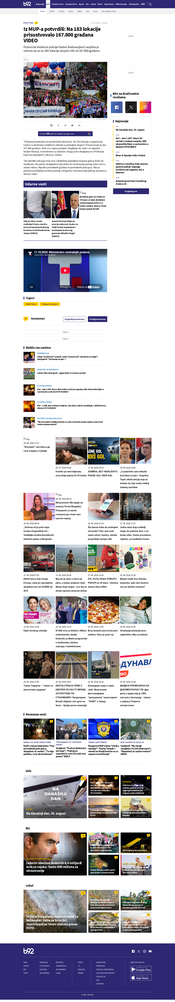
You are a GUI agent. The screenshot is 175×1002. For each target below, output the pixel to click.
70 (32, 419)
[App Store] (140, 977)
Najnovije (40, 4)
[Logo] (27, 4)
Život (26, 973)
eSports (59, 962)
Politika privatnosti (105, 973)
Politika (28, 22)
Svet (92, 806)
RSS (97, 980)
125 (32, 370)
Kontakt (100, 984)
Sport (26, 966)
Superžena (44, 973)
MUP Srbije (31, 304)
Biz (25, 969)
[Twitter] (131, 107)
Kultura (43, 969)
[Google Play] (140, 969)
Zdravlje (44, 962)
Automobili (61, 969)
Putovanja (44, 966)
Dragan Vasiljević (50, 304)
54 (32, 354)
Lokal (58, 973)
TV (79, 966)
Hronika (127, 781)
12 (32, 403)
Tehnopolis (61, 966)
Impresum (100, 966)
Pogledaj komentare (74, 319)
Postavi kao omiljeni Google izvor (57, 134)
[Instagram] (145, 107)
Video (80, 962)
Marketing (101, 962)
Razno (29, 809)
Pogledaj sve (131, 191)
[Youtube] (150, 951)
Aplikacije (101, 976)
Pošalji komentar (97, 319)
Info (25, 962)
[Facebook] (116, 107)
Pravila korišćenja (105, 969)
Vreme (81, 973)
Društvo (127, 806)
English (81, 969)
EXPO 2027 (95, 841)
